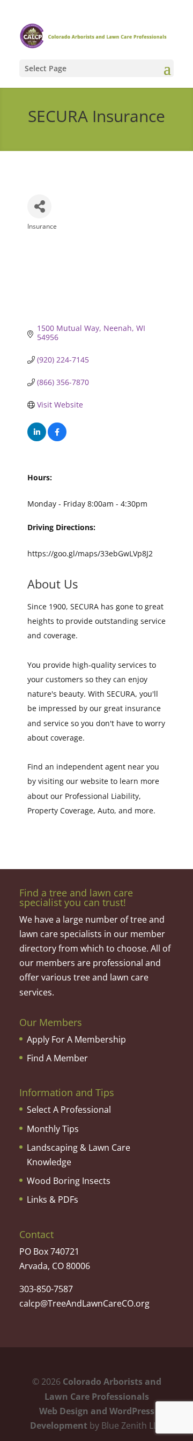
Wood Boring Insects (68, 1181)
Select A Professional (69, 1109)
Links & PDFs (52, 1199)
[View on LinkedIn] (36, 438)
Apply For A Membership (76, 1039)
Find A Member (57, 1058)
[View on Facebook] (57, 438)
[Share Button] (39, 206)
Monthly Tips (53, 1129)
